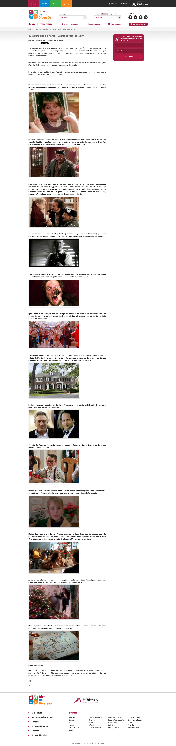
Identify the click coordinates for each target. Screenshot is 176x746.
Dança (71, 720)
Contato (35, 731)
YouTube (146, 17)
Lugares (112, 14)
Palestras (111, 725)
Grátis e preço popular (42, 24)
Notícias (45, 29)
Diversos (92, 720)
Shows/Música (113, 728)
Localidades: (62, 14)
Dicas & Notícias (95, 24)
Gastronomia (113, 722)
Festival (91, 722)
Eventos (104, 14)
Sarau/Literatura (95, 728)
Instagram (140, 17)
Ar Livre (72, 717)
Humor (71, 725)
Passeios (131, 725)
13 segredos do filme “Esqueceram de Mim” (62, 29)
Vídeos (71, 730)
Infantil (91, 725)
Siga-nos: (131, 13)
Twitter (135, 17)
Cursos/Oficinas (134, 717)
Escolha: (104, 14)
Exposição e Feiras (135, 720)
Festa (71, 722)
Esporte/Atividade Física (117, 720)
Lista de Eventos (116, 24)
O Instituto (36, 713)
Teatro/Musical (133, 728)
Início (29, 29)
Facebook (130, 17)
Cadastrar (129, 57)
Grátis (130, 722)
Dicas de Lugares (39, 726)
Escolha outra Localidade (71, 24)
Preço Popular (74, 728)
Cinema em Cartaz (115, 717)
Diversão (38, 29)
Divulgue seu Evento (139, 24)
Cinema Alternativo (96, 717)
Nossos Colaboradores (42, 717)
